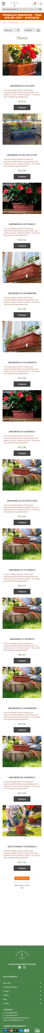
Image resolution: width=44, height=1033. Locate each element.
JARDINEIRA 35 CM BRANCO (22, 777)
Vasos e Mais (14, 22)
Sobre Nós (7, 983)
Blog (5, 999)
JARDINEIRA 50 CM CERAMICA (22, 362)
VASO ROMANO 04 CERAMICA (22, 846)
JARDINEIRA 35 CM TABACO (22, 570)
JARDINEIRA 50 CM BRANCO (22, 431)
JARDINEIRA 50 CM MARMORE (22, 293)
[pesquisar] (40, 9)
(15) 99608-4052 (12, 1015)
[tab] (11, 30)
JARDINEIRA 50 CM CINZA (22, 86)
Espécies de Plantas (10, 987)
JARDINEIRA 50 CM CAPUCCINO (22, 155)
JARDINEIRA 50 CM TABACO (22, 224)
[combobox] (20, 9)
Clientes (6, 995)
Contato (6, 1003)
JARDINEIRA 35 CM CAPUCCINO (22, 501)
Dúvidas (6, 991)
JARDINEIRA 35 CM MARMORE (22, 708)
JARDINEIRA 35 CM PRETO (22, 639)
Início (5, 22)
